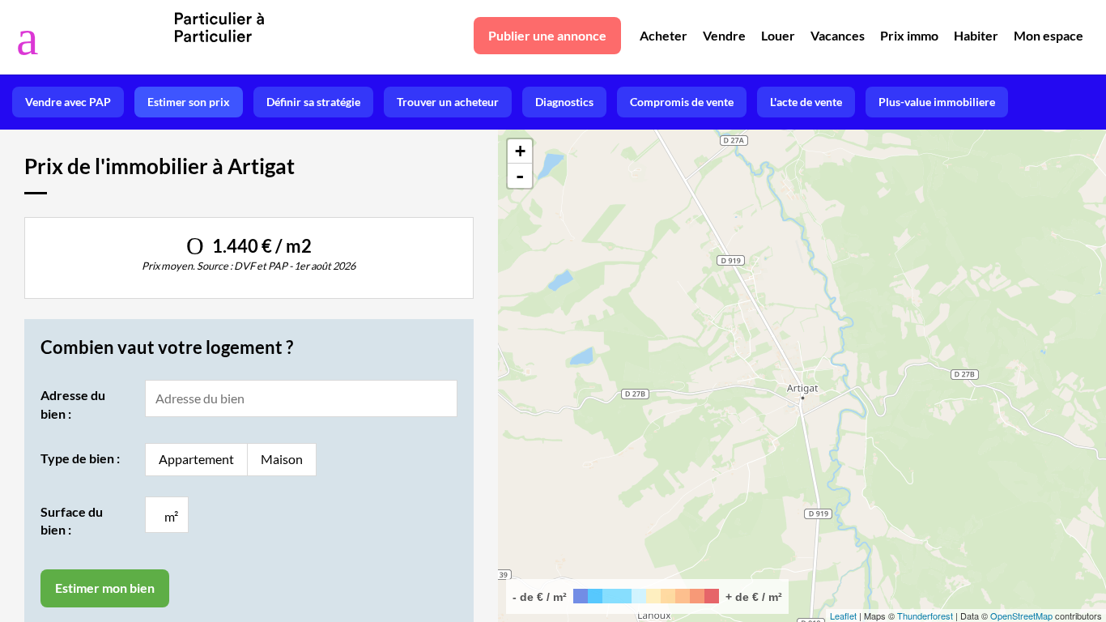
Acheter (663, 35)
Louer (778, 35)
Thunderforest (925, 615)
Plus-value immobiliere (936, 102)
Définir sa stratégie (313, 102)
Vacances (837, 35)
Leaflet (843, 615)
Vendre (724, 35)
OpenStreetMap (1021, 615)
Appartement (196, 458)
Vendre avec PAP (68, 102)
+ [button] (520, 151)
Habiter (976, 35)
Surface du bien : (71, 520)
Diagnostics (564, 102)
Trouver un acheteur (448, 102)
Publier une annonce (547, 35)
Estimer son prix (188, 102)
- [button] (519, 175)
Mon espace (1048, 35)
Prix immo (909, 35)
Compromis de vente (682, 102)
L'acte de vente (806, 102)
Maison (282, 458)
